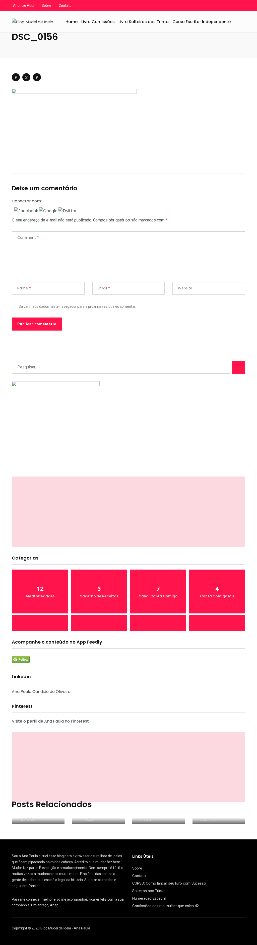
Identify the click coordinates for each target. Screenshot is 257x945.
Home (72, 22)
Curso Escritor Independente (201, 22)
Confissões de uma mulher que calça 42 (165, 906)
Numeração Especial (149, 898)
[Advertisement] (128, 512)
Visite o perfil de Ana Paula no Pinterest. (51, 721)
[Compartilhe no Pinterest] (37, 77)
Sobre (46, 6)
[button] (26, 210)
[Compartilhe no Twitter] (26, 77)
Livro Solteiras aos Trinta (143, 22)
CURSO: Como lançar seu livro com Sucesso (169, 883)
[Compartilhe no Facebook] (16, 77)
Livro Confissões (98, 22)
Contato (65, 6)
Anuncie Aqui (23, 6)
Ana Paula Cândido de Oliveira (41, 691)
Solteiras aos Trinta (148, 891)
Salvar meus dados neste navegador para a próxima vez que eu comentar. (77, 306)
